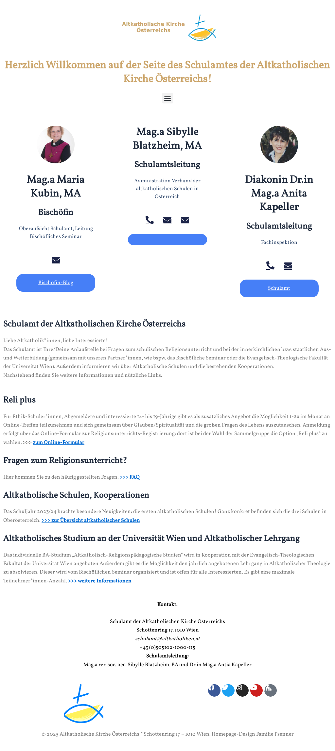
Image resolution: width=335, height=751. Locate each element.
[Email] (56, 260)
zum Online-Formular (58, 442)
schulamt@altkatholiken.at (167, 639)
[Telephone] (150, 220)
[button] (167, 98)
